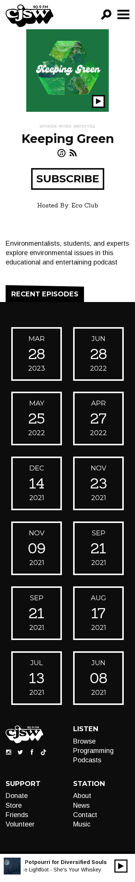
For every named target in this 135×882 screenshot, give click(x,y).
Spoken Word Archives (67, 126)
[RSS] (73, 153)
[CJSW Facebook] (32, 751)
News (81, 805)
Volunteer (20, 824)
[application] (121, 866)
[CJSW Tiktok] (43, 751)
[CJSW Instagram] (9, 751)
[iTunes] (61, 153)
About (82, 795)
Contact (85, 815)
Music (81, 824)
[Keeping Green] (67, 70)
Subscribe (67, 178)
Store (14, 805)
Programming (93, 750)
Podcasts (87, 760)
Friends (17, 815)
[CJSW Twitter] (20, 751)
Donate (17, 795)
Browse (84, 741)
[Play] (121, 866)
